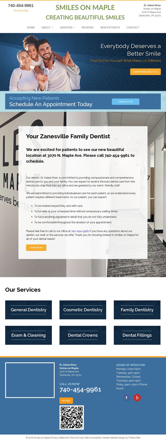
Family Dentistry (137, 309)
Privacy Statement (60, 437)
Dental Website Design (114, 437)
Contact (133, 27)
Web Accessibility (92, 437)
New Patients (110, 27)
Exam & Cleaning (28, 335)
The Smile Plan (21, 10)
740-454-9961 (21, 5)
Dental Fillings (137, 335)
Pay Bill (66, 400)
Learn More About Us (145, 72)
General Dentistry (28, 309)
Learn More (36, 247)
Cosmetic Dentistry (82, 309)
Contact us (126, 101)
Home (31, 27)
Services (66, 27)
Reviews (88, 27)
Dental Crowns (83, 335)
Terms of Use (77, 437)
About (46, 27)
